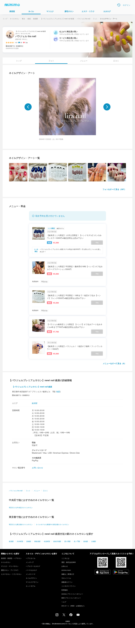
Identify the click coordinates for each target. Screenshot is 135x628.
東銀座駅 (37, 541)
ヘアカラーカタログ (33, 566)
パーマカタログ (31, 570)
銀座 (29, 18)
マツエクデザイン (32, 582)
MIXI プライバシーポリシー (71, 598)
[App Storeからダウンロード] (102, 572)
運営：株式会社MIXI (68, 562)
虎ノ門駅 (77, 541)
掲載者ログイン (67, 582)
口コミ (116, 60)
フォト (95, 18)
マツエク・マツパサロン (9, 566)
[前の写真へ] (28, 106)
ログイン (126, 5)
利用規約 (64, 590)
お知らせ (64, 566)
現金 (34, 442)
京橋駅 (93, 541)
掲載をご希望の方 (67, 574)
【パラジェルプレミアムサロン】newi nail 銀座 (57, 18)
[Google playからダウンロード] (121, 572)
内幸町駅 (20, 541)
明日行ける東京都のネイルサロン (21, 524)
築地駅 (85, 541)
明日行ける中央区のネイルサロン (21, 507)
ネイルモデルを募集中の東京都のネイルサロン (52, 524)
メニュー (83, 60)
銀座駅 (35, 18)
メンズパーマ (30, 574)
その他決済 (36, 457)
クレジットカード (39, 450)
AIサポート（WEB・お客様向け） (73, 606)
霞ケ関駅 (67, 541)
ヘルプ (63, 602)
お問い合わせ (37, 467)
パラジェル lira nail (83, 18)
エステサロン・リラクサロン (11, 574)
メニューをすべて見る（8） (114, 363)
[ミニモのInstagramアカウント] (57, 615)
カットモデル (30, 586)
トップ (5, 18)
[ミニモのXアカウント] (64, 615)
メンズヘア (30, 562)
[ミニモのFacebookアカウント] (70, 615)
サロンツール (66, 578)
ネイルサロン (14, 18)
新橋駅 (28, 541)
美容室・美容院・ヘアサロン (11, 558)
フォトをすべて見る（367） (114, 189)
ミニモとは (65, 558)
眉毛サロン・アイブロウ (9, 570)
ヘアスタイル (30, 558)
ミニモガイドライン (68, 586)
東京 (23, 18)
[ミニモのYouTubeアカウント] (78, 615)
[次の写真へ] (106, 106)
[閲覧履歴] (119, 5)
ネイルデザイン (31, 578)
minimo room (66, 570)
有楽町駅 (47, 541)
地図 (58, 391)
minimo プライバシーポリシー (72, 594)
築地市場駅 (57, 541)
